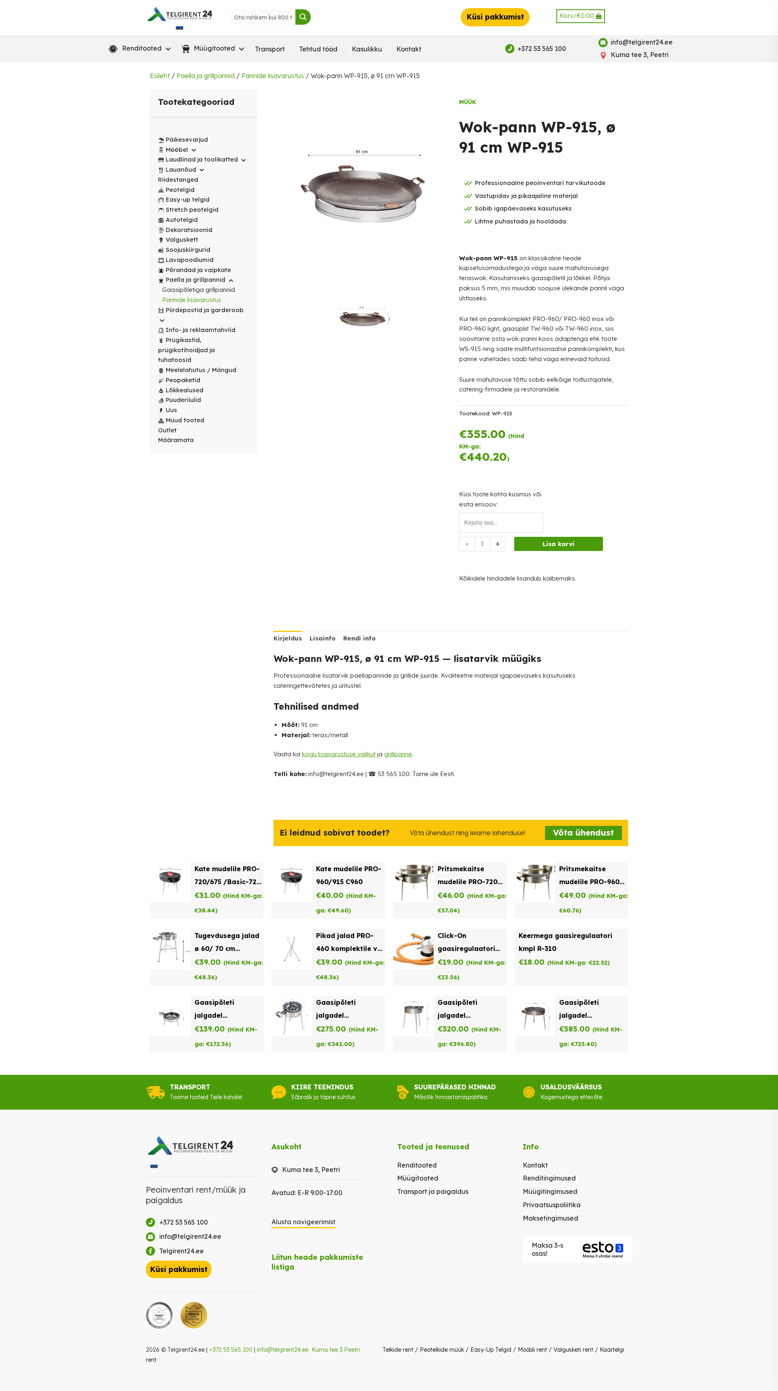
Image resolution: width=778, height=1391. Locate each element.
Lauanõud (181, 169)
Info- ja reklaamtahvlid (200, 330)
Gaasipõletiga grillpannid (198, 290)
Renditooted (417, 1165)
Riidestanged (178, 179)
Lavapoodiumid (190, 260)
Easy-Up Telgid (490, 1349)
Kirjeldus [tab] (288, 638)
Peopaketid (183, 380)
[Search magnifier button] (303, 17)
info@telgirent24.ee (282, 1349)
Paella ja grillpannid (206, 76)
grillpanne (398, 754)
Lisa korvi (559, 544)
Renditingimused (549, 1178)
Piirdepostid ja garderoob (205, 310)
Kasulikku (367, 49)
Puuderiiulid (183, 400)
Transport (270, 49)
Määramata (176, 440)
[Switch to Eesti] (179, 28)
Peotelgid (180, 190)
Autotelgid (182, 219)
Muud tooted (185, 420)
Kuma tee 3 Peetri (336, 1349)
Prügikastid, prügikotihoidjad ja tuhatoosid (186, 350)
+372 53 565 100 (230, 1349)
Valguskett (182, 239)
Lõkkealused (184, 390)
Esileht (160, 76)
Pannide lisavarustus (273, 76)
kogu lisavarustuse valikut (339, 754)
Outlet (167, 430)
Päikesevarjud (187, 139)
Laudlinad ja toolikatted (202, 159)
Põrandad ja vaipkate (198, 270)
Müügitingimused (550, 1191)
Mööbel (177, 149)
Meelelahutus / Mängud (201, 370)
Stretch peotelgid (192, 209)
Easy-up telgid (187, 199)
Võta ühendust (583, 832)
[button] (137, 49)
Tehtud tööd (318, 49)
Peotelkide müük (442, 1349)
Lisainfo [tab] (323, 638)
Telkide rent (398, 1349)
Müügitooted (417, 1178)
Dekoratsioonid (189, 230)
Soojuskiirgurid (188, 249)
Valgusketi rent (573, 1349)
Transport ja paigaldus (432, 1191)
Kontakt (408, 49)
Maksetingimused (550, 1218)
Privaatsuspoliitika (552, 1205)
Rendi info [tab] (359, 638)
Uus (171, 410)
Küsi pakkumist (495, 16)
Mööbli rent (532, 1349)
